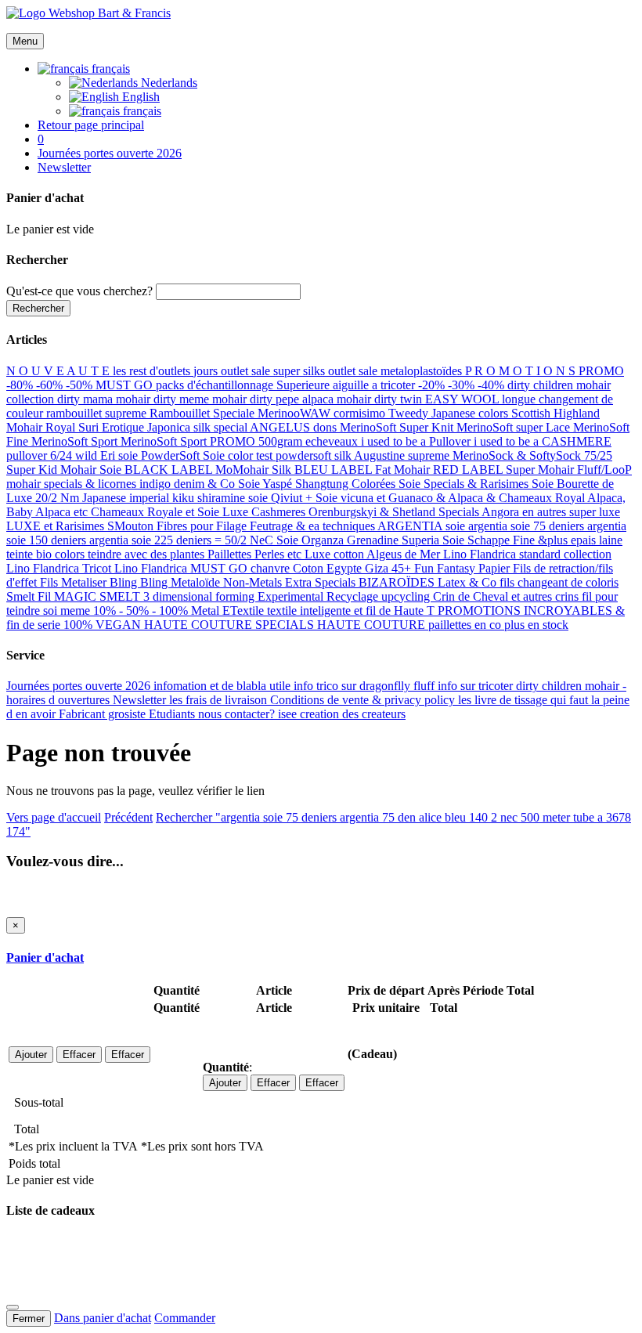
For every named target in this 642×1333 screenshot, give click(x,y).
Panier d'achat (45, 957)
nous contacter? (238, 714)
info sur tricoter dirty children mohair (530, 685)
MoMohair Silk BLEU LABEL (295, 469)
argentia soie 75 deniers (527, 526)
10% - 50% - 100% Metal (157, 610)
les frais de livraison (219, 699)
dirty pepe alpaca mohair (312, 399)
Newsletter (141, 699)
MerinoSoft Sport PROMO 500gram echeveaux (241, 441)
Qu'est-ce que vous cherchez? (79, 291)
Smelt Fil (30, 596)
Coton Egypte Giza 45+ (353, 568)
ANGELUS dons (295, 427)
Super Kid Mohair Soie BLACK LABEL (110, 469)
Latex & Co (469, 582)
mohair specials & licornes (72, 483)
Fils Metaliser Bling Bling (105, 582)
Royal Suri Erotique (96, 427)
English (139, 96)
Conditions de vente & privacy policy (364, 699)
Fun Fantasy (446, 568)
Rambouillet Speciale (204, 413)
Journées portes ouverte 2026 (79, 685)
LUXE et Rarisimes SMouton (81, 526)
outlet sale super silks (274, 371)
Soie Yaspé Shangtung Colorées (318, 483)
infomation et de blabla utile (223, 685)
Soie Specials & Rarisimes (465, 483)
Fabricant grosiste (104, 714)
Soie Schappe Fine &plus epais (520, 540)
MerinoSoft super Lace (514, 427)
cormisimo (361, 413)
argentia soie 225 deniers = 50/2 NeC (182, 540)
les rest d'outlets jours (167, 371)
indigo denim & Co (188, 483)
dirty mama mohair (105, 399)
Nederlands (167, 82)
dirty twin (399, 399)
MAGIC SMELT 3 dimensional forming (156, 596)
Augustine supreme (403, 455)
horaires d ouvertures (59, 699)
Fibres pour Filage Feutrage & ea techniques (267, 526)
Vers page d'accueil (53, 817)
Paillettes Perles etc (256, 554)
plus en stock (536, 624)
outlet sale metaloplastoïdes (396, 371)
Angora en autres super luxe (551, 511)
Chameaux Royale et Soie (156, 511)
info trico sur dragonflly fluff (366, 685)
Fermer (29, 1318)
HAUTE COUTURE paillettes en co (410, 624)
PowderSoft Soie (184, 455)
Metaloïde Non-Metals (228, 582)
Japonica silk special (198, 427)
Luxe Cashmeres (265, 511)
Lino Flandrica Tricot (60, 568)
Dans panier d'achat (102, 1317)
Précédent (128, 817)
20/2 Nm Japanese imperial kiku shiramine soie (153, 497)
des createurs (374, 714)
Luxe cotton (335, 554)
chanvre (272, 568)
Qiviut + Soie (306, 497)
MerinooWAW (296, 413)
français (140, 110)
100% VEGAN (103, 624)
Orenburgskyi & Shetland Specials (395, 511)
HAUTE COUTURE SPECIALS (230, 624)
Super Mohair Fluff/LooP (569, 469)
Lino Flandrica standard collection (527, 554)
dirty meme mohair (201, 399)
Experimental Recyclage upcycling (345, 596)
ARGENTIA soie (422, 526)
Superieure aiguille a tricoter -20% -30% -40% (391, 385)
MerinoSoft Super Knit (398, 427)
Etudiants (173, 714)
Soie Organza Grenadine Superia (359, 540)
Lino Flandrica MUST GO (182, 568)
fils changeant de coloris (559, 582)
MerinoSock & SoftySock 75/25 (532, 455)
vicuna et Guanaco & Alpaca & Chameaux (448, 497)
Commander (184, 1317)
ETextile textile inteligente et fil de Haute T (330, 610)
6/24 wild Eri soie (95, 455)
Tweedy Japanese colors (449, 413)
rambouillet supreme (98, 413)
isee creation (310, 714)
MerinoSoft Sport (76, 441)
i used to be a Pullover (417, 441)
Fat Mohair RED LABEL (440, 469)
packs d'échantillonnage (216, 385)
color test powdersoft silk (291, 455)
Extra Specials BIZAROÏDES (361, 582)
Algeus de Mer (404, 554)
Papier (495, 568)
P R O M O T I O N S (522, 371)
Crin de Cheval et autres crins (507, 596)
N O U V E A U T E (59, 371)
